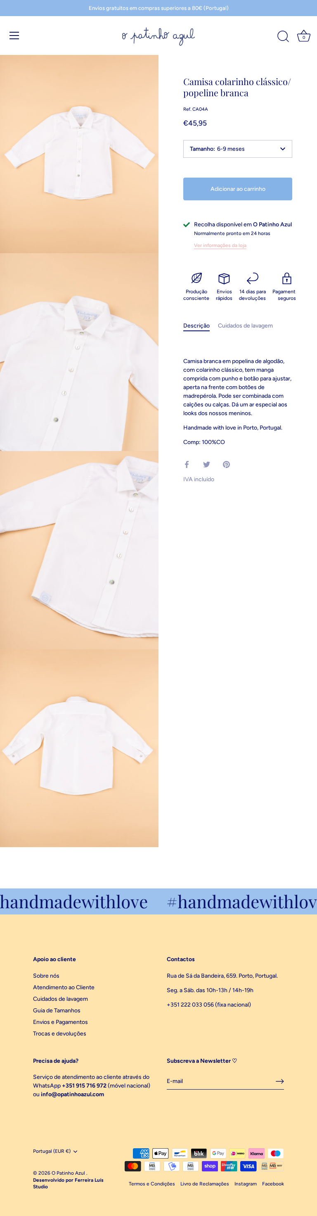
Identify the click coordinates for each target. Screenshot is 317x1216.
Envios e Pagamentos (60, 1022)
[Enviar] (280, 1081)
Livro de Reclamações (204, 1184)
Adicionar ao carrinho (238, 188)
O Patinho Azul (69, 1173)
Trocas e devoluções (59, 1033)
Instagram (245, 1184)
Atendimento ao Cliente (64, 987)
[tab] (200, 325)
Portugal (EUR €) (52, 1151)
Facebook (273, 1184)
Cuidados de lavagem (245, 325)
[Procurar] (283, 37)
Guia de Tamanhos (56, 1010)
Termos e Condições (152, 1184)
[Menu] (14, 35)
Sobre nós (46, 975)
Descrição (196, 325)
